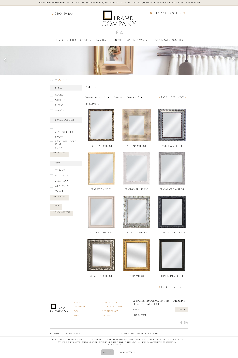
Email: (136, 309)
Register (161, 13)
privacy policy (119, 344)
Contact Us (80, 307)
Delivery (106, 315)
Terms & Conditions (112, 307)
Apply (56, 205)
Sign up (181, 309)
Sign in (174, 13)
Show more (59, 153)
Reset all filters (61, 212)
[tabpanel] (119, 60)
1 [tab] (118, 72)
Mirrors (71, 40)
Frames (59, 40)
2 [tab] (120, 72)
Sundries (118, 40)
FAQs (76, 311)
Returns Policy (110, 311)
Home (76, 315)
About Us (78, 302)
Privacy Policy (109, 302)
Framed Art (102, 40)
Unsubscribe (139, 315)
